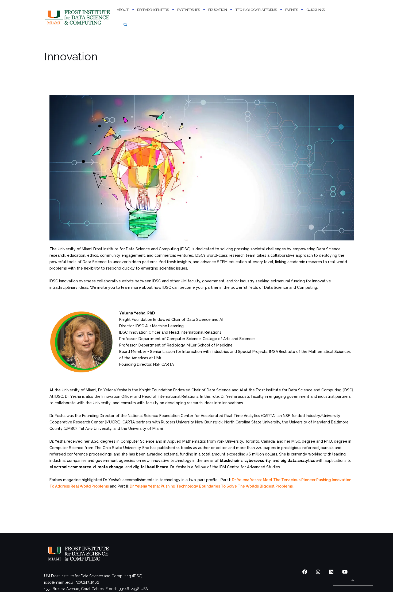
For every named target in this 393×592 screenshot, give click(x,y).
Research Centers (153, 10)
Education (217, 10)
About (123, 10)
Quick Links (315, 10)
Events (291, 10)
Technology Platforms (256, 10)
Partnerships (188, 10)
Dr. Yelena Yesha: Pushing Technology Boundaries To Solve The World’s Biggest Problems (211, 486)
